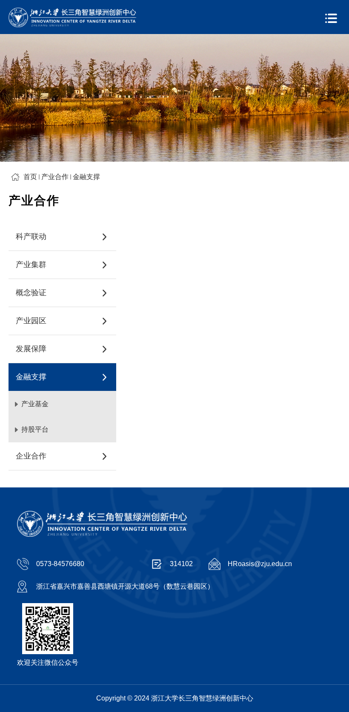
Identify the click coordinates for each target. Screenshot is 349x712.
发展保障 (31, 349)
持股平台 (35, 429)
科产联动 (31, 236)
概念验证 (31, 292)
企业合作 (31, 456)
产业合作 (55, 176)
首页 (30, 176)
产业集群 (31, 264)
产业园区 (31, 320)
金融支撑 (86, 176)
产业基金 (35, 403)
